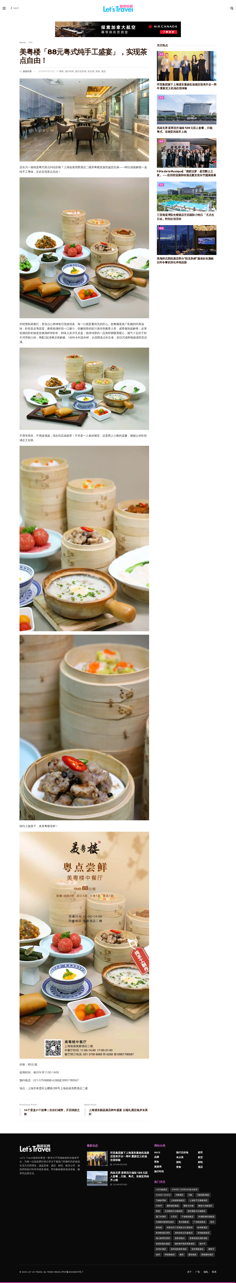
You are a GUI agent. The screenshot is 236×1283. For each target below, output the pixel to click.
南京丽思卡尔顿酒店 (197, 1211)
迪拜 (158, 1254)
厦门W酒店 (161, 1217)
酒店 (103, 71)
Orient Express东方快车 (184, 1189)
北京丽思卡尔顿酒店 (174, 1211)
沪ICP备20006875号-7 (72, 1272)
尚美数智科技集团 (206, 1217)
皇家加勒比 (180, 1238)
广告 (197, 1272)
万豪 (190, 1195)
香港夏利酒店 (207, 1254)
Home (23, 42)
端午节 (203, 1244)
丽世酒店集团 (173, 1206)
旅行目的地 (80, 71)
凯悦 (158, 1211)
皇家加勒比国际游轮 (198, 1238)
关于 (189, 1272)
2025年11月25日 (46, 71)
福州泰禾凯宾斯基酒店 (185, 1244)
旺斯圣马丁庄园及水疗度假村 (180, 1227)
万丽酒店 (179, 1195)
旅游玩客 (27, 71)
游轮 (178, 1162)
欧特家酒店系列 (163, 1233)
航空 (200, 1157)
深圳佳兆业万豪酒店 (184, 1233)
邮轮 (200, 1162)
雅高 (182, 1254)
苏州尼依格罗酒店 (179, 1249)
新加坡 (159, 1227)
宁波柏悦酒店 (187, 1217)
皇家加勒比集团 (163, 1244)
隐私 (206, 1272)
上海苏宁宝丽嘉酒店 (198, 1200)
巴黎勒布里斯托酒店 (165, 1222)
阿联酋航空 (170, 1254)
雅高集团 (192, 1254)
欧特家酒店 (202, 1227)
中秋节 (159, 1206)
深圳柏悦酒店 (203, 1233)
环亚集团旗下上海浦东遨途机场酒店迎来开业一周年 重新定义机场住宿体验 (129, 1156)
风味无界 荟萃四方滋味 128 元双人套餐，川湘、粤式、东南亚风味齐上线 (129, 1176)
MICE (157, 1152)
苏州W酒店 (161, 1249)
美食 (98, 71)
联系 (214, 1272)
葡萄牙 (211, 1249)
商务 (31, 42)
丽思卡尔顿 (189, 1206)
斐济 (212, 1222)
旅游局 (158, 1166)
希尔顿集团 (184, 1222)
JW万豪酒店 (161, 1189)
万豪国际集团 (203, 1195)
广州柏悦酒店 (199, 1222)
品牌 (156, 1157)
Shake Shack (163, 1195)
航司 (200, 1152)
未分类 (91, 71)
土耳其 (174, 1217)
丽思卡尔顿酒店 (205, 1206)
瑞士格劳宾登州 (163, 1238)
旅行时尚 (69, 71)
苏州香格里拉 (198, 1249)
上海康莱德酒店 (178, 1200)
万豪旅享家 (161, 1200)
